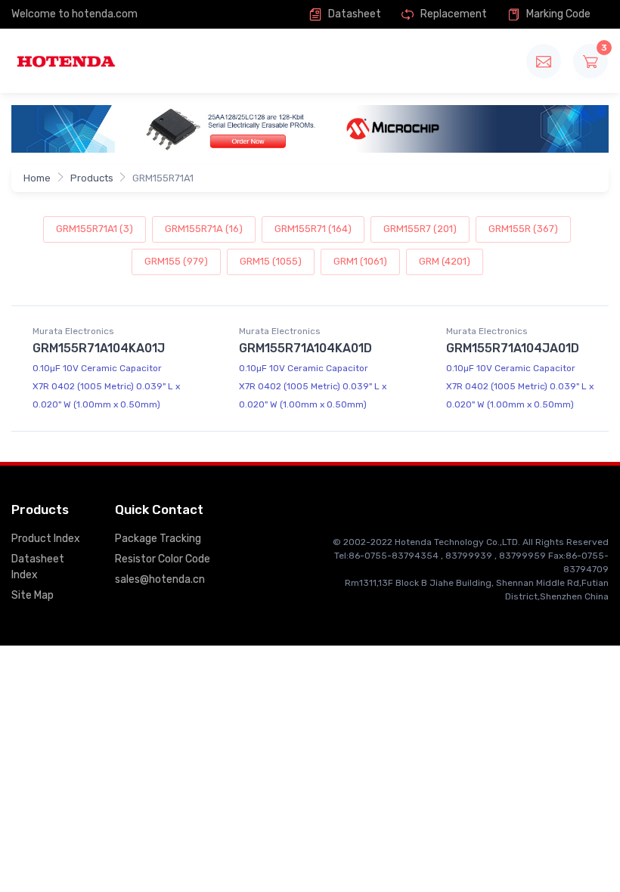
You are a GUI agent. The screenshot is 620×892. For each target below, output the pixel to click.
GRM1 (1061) (360, 261)
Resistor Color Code (162, 559)
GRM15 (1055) (271, 261)
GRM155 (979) (176, 261)
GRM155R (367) (523, 228)
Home (37, 178)
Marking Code (557, 14)
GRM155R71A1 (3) (94, 228)
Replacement (452, 14)
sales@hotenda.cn (160, 579)
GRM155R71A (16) (204, 228)
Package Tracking (158, 538)
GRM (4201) (444, 261)
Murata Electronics (73, 331)
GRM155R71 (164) (313, 228)
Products (91, 178)
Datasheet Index (37, 567)
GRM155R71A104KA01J (99, 348)
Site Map (32, 595)
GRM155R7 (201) (420, 228)
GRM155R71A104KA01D (305, 348)
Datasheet (353, 14)
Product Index (45, 538)
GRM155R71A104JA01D (512, 348)
